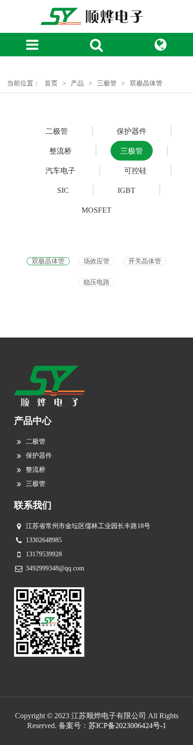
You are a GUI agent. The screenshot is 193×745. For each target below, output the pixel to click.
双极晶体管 (48, 261)
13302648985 (44, 540)
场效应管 (96, 261)
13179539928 (44, 554)
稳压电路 (96, 282)
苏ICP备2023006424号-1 (127, 726)
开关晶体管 (144, 261)
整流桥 (35, 469)
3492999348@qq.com (55, 568)
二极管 (35, 441)
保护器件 (39, 455)
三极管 (35, 483)
